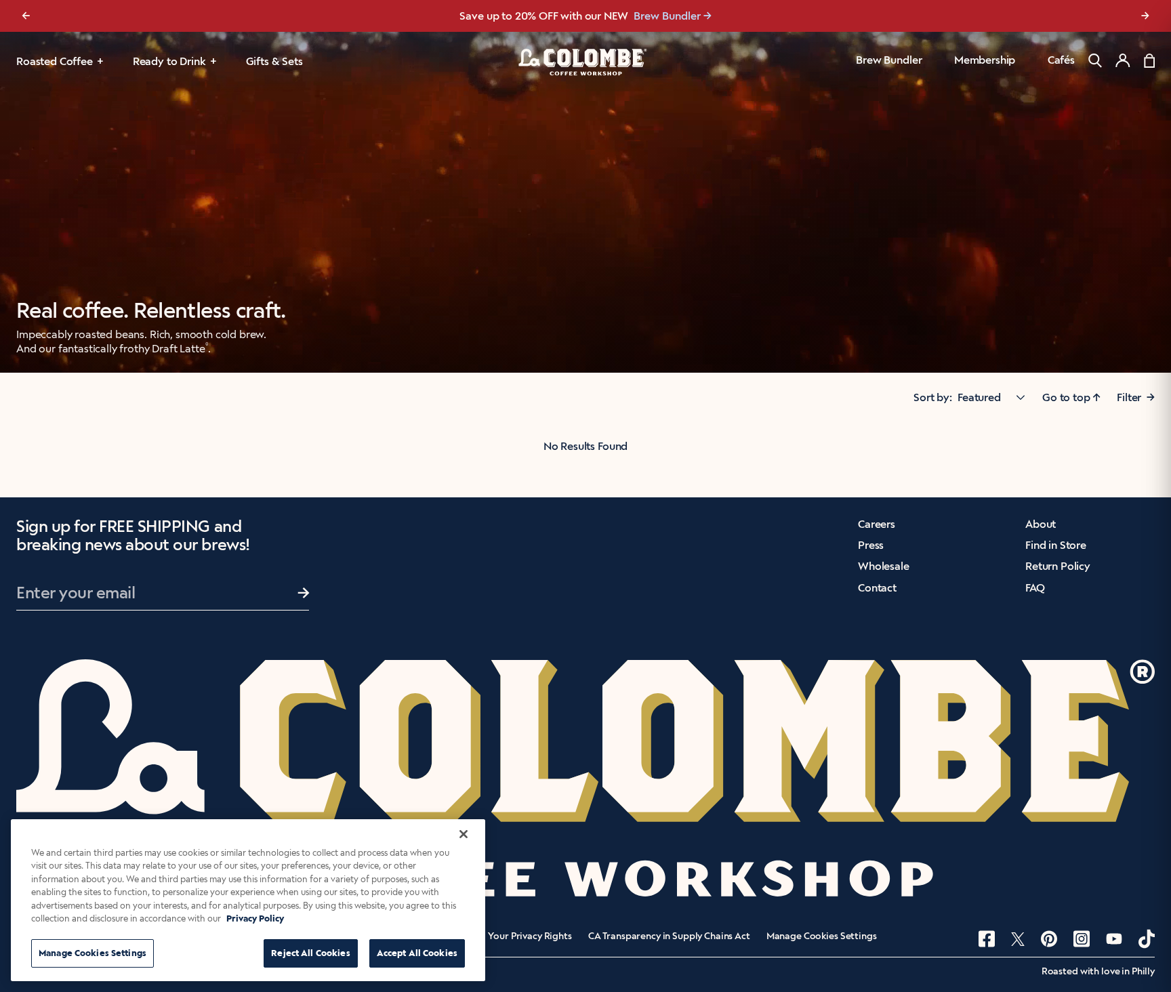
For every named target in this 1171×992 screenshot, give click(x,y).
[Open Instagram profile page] (1081, 939)
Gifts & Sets (274, 61)
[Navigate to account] (1122, 60)
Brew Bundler (667, 15)
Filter (1136, 397)
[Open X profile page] (1018, 939)
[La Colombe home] (585, 62)
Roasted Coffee (54, 61)
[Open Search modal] (1095, 61)
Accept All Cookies (417, 953)
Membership (984, 60)
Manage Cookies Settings (821, 936)
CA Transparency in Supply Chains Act (669, 936)
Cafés (1061, 60)
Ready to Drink (169, 61)
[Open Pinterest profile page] (1049, 938)
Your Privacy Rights (529, 936)
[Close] (463, 834)
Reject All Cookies (310, 953)
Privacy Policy (255, 919)
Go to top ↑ (1071, 397)
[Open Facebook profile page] (987, 939)
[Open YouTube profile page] (1114, 939)
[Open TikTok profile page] (1146, 939)
